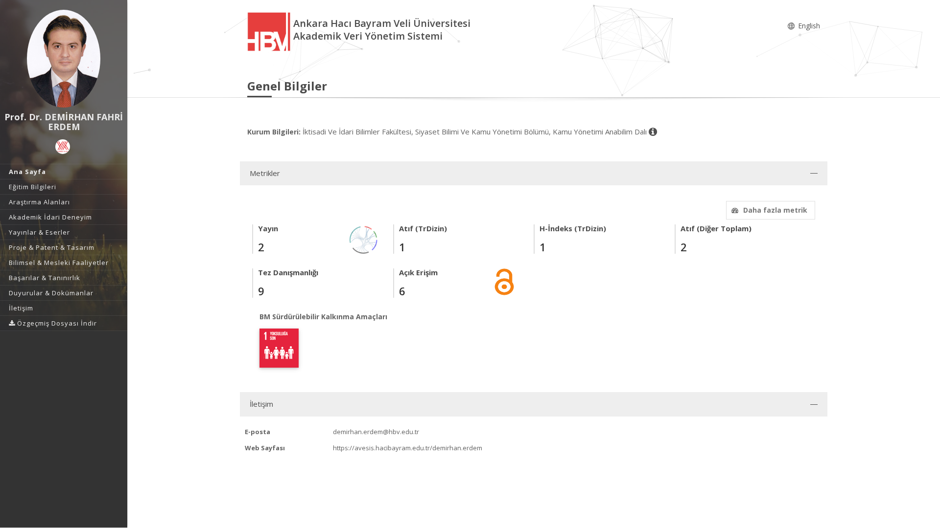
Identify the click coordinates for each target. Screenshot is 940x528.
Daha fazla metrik (775, 210)
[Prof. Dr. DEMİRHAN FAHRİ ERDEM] (63, 59)
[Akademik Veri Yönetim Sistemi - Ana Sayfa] (270, 31)
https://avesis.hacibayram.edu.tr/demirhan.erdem (407, 447)
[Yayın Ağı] (364, 238)
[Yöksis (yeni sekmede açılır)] (62, 146)
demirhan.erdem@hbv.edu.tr (376, 431)
